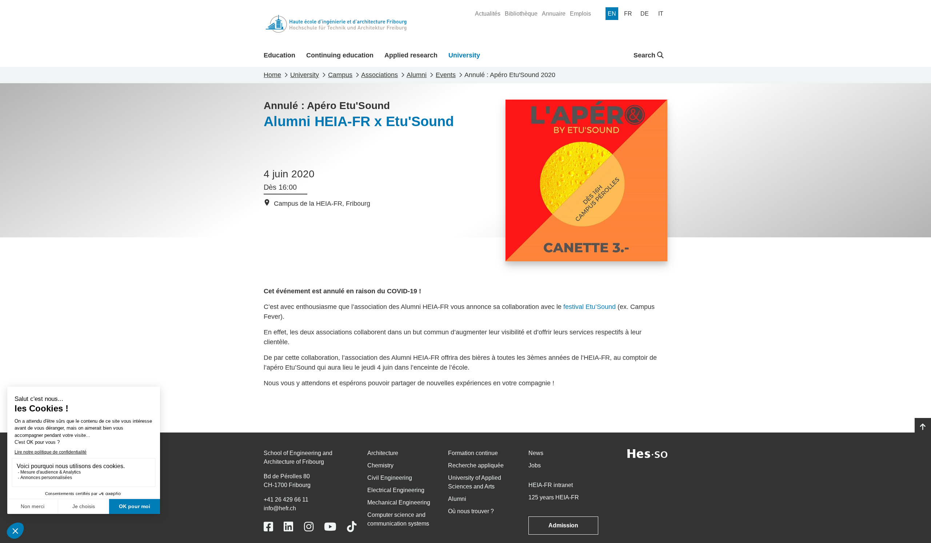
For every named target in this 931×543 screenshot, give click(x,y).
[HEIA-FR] (336, 23)
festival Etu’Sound (589, 306)
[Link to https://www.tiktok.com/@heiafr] (351, 527)
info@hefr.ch (280, 508)
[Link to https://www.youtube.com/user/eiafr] (330, 527)
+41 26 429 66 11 (286, 499)
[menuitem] (487, 14)
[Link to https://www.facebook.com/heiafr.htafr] (268, 527)
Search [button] (645, 55)
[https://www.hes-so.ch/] (647, 453)
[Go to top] (923, 427)
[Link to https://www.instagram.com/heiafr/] (308, 527)
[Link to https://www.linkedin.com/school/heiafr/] (288, 527)
